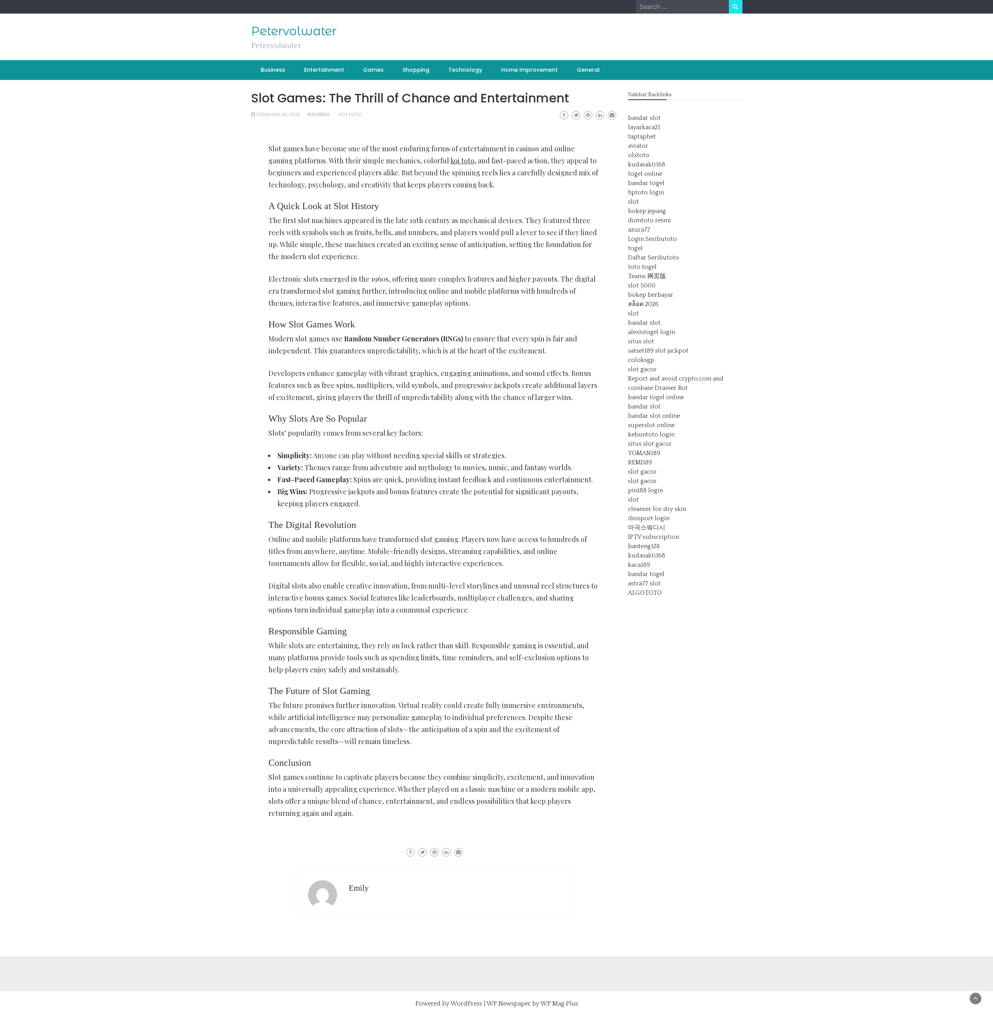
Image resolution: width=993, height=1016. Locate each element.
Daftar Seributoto (653, 257)
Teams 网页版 (647, 276)
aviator (638, 145)
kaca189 (639, 564)
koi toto (350, 114)
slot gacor (642, 369)
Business (273, 70)
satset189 (641, 350)
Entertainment (324, 70)
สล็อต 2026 (643, 304)
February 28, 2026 (278, 114)
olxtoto (638, 155)
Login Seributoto (652, 238)
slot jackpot (672, 350)
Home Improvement (529, 70)
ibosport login (648, 518)
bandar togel (646, 183)
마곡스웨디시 (646, 527)
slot (633, 201)
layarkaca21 (644, 127)
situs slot (641, 341)
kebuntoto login (651, 434)
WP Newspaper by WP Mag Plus (532, 1003)
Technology (465, 70)
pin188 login (645, 490)
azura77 (639, 229)
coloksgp (641, 360)
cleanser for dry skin (657, 508)
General (588, 70)
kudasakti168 (646, 164)
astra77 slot (644, 583)
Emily (359, 888)
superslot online (651, 425)
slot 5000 (642, 285)
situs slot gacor (650, 443)
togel (635, 248)
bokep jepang (647, 211)
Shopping (416, 70)
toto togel (642, 266)
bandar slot (644, 117)
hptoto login (646, 192)
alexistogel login (651, 332)
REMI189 (640, 462)
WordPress (466, 1003)
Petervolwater (294, 31)
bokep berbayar (650, 294)
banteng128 (644, 546)
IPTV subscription (653, 536)
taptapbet (642, 136)
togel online (645, 173)
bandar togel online (656, 397)
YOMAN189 (644, 453)
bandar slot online (654, 415)
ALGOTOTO (645, 592)
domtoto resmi (649, 220)
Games (373, 70)
